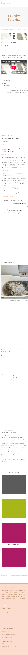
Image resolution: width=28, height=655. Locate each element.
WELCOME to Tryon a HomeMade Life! (10, 646)
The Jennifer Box (6, 613)
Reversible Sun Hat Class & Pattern (14, 520)
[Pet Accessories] (14, 484)
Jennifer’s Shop (6, 625)
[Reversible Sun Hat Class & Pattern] (14, 508)
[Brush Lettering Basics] (14, 533)
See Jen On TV (5, 619)
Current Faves (6, 615)
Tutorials (20, 42)
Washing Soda (6, 85)
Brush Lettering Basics (14, 544)
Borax (4, 83)
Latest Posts (5, 621)
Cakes (3, 649)
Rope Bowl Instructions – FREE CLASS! (14, 568)
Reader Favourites (7, 623)
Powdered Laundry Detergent (10, 82)
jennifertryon (5, 42)
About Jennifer (6, 617)
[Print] (8, 46)
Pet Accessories (14, 495)
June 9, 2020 (13, 42)
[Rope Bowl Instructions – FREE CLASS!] (14, 557)
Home (4, 611)
